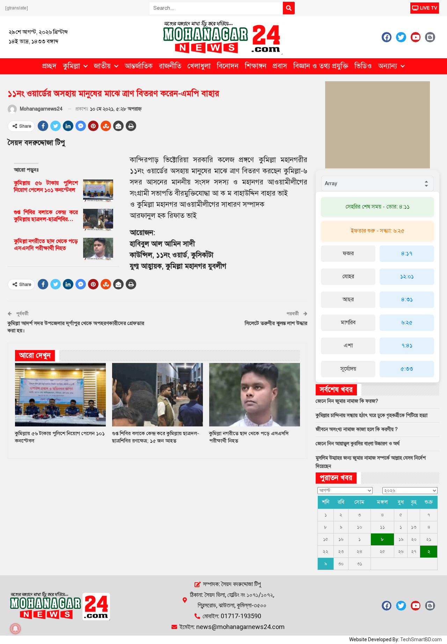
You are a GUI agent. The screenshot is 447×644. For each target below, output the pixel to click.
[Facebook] (386, 37)
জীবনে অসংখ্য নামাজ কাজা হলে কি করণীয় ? (357, 429)
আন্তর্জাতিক (139, 66)
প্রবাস (280, 66)
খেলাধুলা (199, 66)
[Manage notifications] (15, 628)
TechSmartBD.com (421, 639)
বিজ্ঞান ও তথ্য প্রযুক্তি (320, 66)
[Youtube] (415, 37)
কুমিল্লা (71, 66)
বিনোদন (228, 66)
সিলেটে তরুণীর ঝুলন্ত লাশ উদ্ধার (276, 323)
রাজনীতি (170, 66)
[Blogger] (430, 37)
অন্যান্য (387, 66)
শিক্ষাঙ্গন (255, 66)
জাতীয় (102, 66)
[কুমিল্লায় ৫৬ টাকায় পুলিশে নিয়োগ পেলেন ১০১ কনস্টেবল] (98, 191)
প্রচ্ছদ (49, 66)
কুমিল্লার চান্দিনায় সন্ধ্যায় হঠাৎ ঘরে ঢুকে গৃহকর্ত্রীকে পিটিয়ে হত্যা (371, 415)
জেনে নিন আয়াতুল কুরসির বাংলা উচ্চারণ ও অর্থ (358, 444)
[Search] (289, 8)
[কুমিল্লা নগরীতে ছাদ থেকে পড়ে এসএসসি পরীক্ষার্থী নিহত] (98, 249)
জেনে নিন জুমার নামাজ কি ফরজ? (347, 401)
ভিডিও (363, 66)
